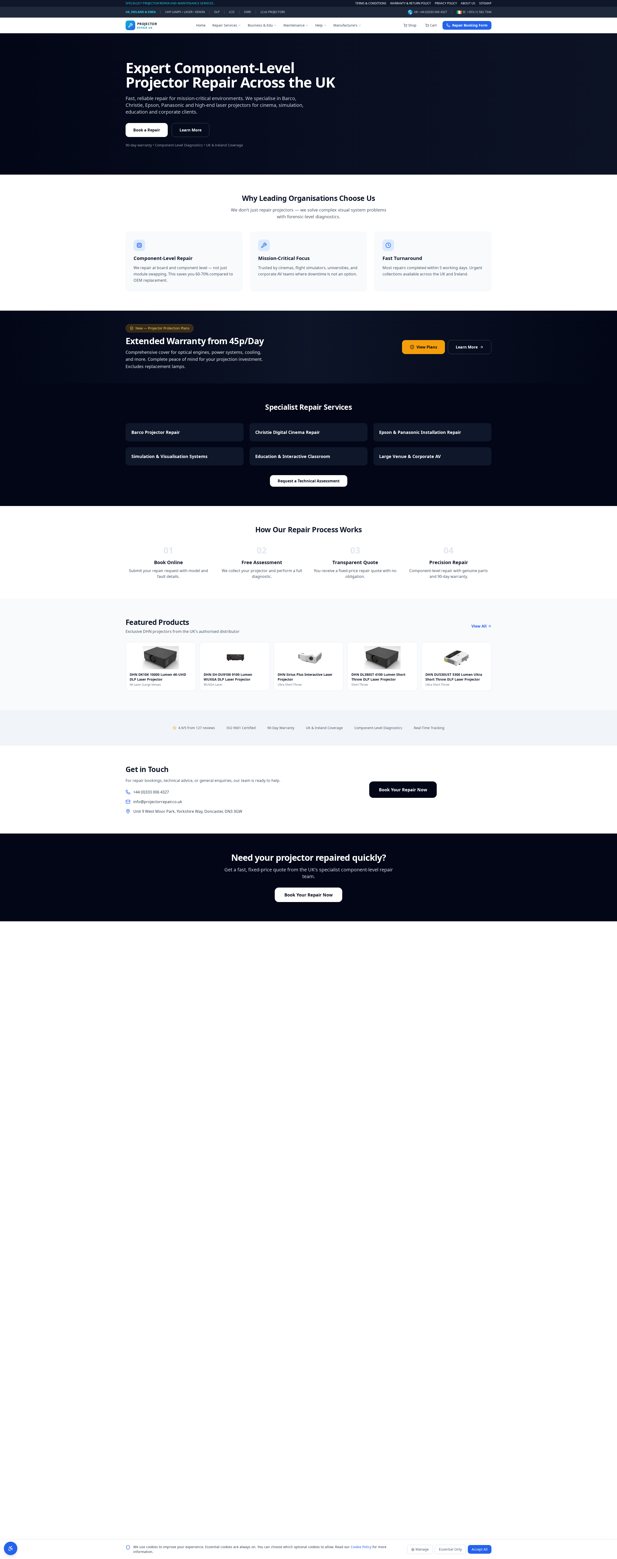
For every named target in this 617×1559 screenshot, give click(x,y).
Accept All (480, 1549)
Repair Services (224, 25)
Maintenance (294, 25)
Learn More (190, 130)
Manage (422, 1549)
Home (201, 25)
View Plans (426, 347)
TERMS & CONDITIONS (370, 3)
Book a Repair (146, 130)
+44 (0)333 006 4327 (433, 12)
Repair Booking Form (470, 25)
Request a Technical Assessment (309, 481)
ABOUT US (468, 3)
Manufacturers (345, 25)
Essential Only (450, 1549)
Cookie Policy (361, 1547)
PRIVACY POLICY (446, 3)
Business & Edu (260, 25)
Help (319, 25)
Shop (412, 25)
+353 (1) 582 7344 (479, 12)
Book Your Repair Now (403, 790)
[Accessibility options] (10, 1548)
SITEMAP (485, 3)
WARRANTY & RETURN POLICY (410, 3)
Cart (433, 25)
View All (479, 626)
